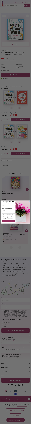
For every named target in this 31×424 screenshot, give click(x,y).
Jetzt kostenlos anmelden (8, 220)
